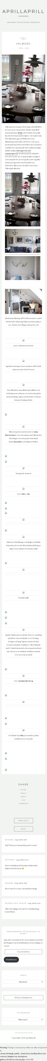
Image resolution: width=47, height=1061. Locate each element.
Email (24, 796)
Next (23, 829)
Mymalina (18, 442)
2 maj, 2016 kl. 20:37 (22, 860)
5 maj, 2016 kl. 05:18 (20, 883)
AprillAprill (23, 11)
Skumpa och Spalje (25, 542)
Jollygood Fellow (31, 442)
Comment (23, 803)
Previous (23, 821)
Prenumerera (11, 960)
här (37, 642)
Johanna (10, 860)
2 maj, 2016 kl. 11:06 (20, 840)
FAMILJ (23, 38)
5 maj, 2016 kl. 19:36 (34, 903)
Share (23, 790)
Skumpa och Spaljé (16, 903)
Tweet (23, 793)
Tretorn (31, 369)
